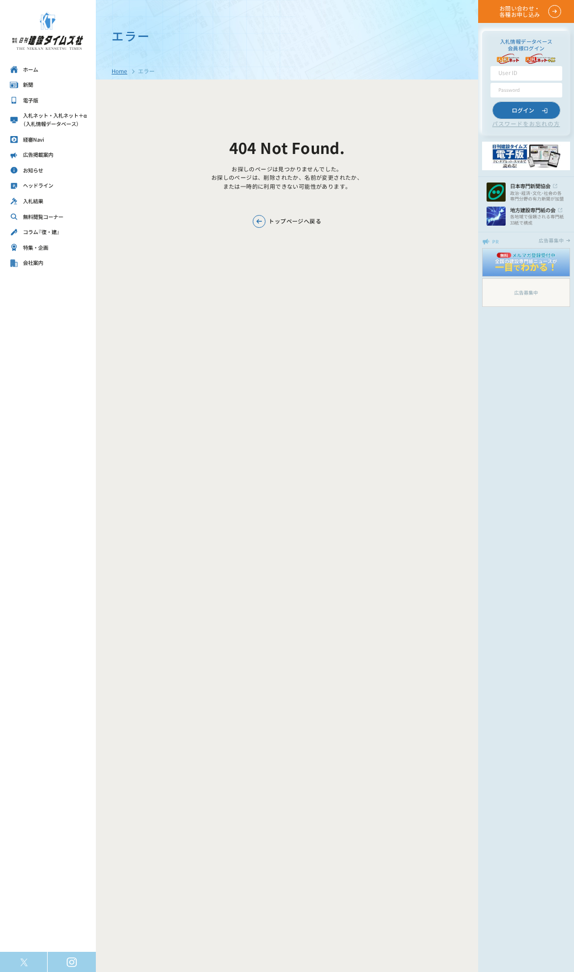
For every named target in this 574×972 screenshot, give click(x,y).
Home (119, 71)
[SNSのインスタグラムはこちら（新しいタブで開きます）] (71, 962)
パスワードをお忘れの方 (526, 123)
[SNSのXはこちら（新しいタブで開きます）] (23, 962)
